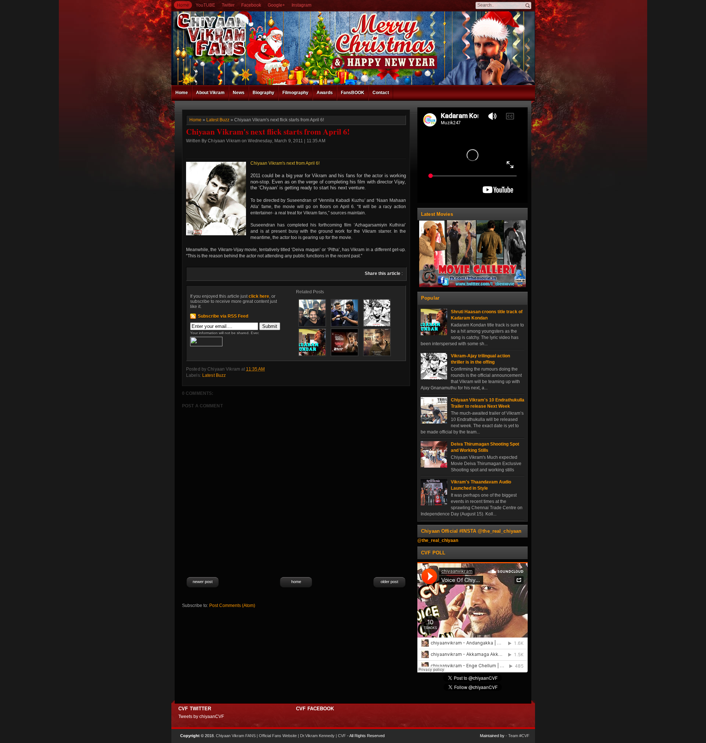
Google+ (276, 5)
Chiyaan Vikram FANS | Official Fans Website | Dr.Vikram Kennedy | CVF (281, 735)
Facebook (251, 5)
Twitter (228, 5)
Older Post (389, 581)
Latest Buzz (217, 119)
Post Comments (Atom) (232, 605)
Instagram (301, 5)
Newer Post (203, 581)
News (239, 92)
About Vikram (210, 92)
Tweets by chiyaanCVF (201, 716)
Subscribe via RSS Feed (223, 316)
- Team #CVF (518, 735)
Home (183, 5)
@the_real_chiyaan (437, 540)
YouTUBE (205, 5)
